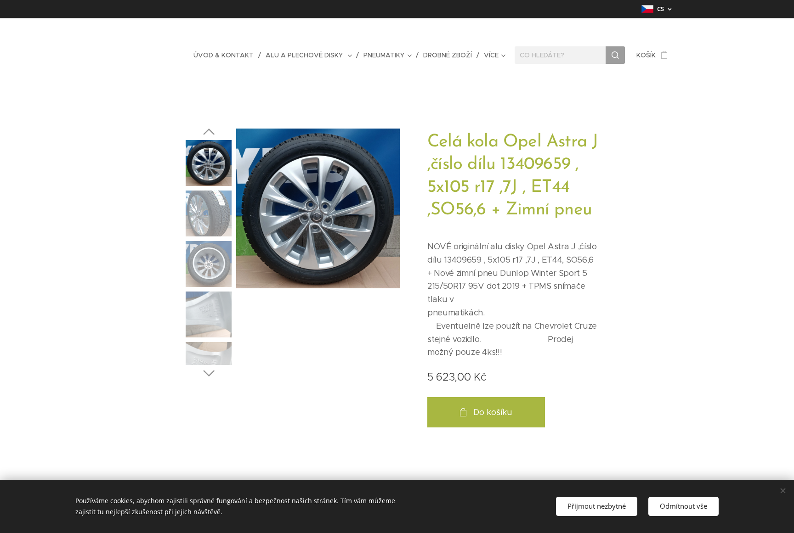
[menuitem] (226, 55)
